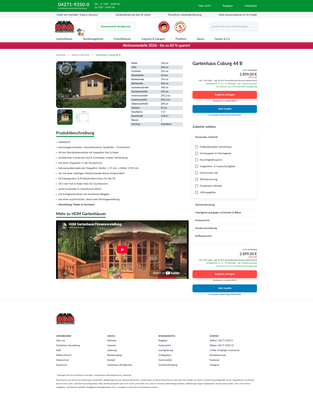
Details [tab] (157, 180)
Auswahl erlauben (156, 230)
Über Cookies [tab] (205, 180)
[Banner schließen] (225, 169)
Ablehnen (109, 230)
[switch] (138, 217)
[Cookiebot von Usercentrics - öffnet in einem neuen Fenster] (203, 169)
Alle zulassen (203, 230)
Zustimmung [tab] (107, 180)
